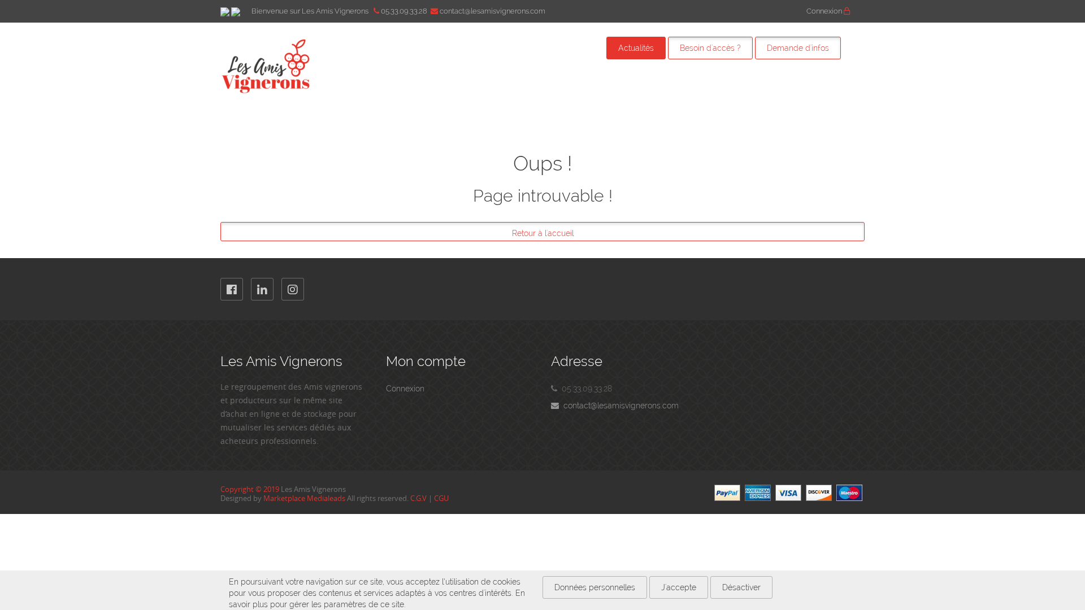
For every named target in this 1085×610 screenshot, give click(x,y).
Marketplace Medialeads (304, 498)
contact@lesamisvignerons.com (619, 405)
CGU (441, 498)
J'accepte (678, 587)
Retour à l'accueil (543, 233)
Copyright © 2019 (249, 489)
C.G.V (418, 498)
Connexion (825, 11)
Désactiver (741, 587)
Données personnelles (594, 587)
